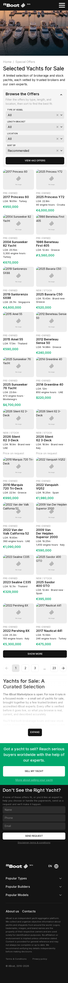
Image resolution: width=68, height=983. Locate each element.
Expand (35, 732)
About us (12, 911)
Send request (34, 835)
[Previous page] (7, 668)
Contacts (29, 911)
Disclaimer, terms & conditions (34, 842)
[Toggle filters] (61, 95)
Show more (35, 653)
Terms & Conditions (16, 959)
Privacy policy (39, 959)
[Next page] (63, 668)
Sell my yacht (34, 771)
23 (54, 668)
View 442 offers (35, 160)
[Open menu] (62, 5)
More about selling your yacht (34, 780)
